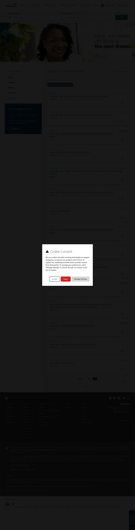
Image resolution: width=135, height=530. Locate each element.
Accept (54, 279)
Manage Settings (80, 279)
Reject (65, 279)
